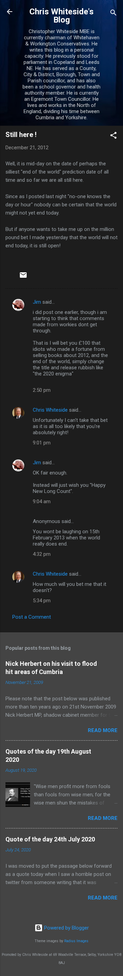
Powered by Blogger (66, 928)
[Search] (113, 13)
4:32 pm (42, 554)
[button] (113, 136)
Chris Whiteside (50, 410)
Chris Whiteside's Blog (61, 16)
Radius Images (76, 941)
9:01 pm (42, 443)
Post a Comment (31, 617)
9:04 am (42, 501)
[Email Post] (23, 277)
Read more (103, 730)
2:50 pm (42, 390)
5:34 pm (42, 600)
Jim (37, 302)
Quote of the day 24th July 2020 (50, 839)
